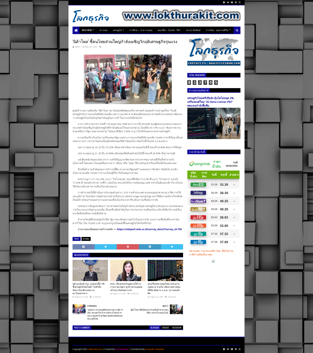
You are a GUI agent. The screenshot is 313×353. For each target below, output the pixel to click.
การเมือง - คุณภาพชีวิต (217, 30)
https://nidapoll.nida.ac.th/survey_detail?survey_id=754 (149, 229)
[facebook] (224, 2)
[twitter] (228, 2)
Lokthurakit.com (94, 349)
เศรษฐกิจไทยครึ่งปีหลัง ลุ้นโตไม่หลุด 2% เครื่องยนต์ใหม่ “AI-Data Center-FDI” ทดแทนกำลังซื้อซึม (210, 102)
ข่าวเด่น (103, 30)
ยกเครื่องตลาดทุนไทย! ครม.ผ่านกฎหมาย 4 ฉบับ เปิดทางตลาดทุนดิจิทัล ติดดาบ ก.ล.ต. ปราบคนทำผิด (164, 288)
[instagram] (239, 2)
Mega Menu (87, 30)
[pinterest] (235, 2)
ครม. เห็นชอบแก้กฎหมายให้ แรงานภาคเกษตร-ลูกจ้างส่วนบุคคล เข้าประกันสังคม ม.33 (126, 286)
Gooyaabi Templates (154, 349)
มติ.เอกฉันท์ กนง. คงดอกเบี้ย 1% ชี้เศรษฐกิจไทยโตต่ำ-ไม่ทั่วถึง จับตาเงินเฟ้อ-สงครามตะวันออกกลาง (88, 288)
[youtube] (232, 2)
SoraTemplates (122, 349)
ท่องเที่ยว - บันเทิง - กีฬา (169, 30)
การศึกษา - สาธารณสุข (140, 30)
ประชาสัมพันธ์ (193, 30)
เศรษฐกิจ (117, 30)
